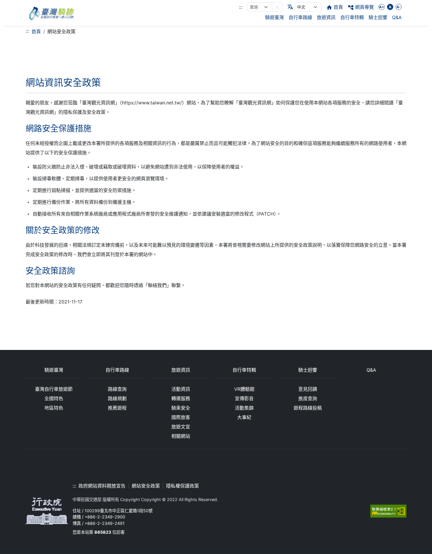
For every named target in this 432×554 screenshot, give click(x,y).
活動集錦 (244, 408)
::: (240, 7)
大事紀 (244, 417)
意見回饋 (307, 389)
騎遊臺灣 (274, 17)
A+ (381, 7)
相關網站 (180, 436)
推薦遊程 (117, 408)
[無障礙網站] (388, 510)
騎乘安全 (180, 408)
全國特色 (53, 398)
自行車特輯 (352, 17)
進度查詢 (307, 398)
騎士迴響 (378, 17)
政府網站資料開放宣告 (101, 486)
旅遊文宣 (180, 427)
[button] (277, 6)
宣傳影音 (244, 398)
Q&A (397, 17)
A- (398, 7)
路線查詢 (117, 389)
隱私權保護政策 (182, 486)
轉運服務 (180, 398)
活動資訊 (180, 389)
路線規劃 (117, 398)
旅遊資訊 (326, 17)
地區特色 (53, 408)
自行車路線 (300, 17)
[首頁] (51, 13)
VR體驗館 (244, 389)
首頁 (36, 31)
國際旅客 (180, 417)
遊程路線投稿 (308, 408)
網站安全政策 (146, 486)
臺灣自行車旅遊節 (54, 389)
